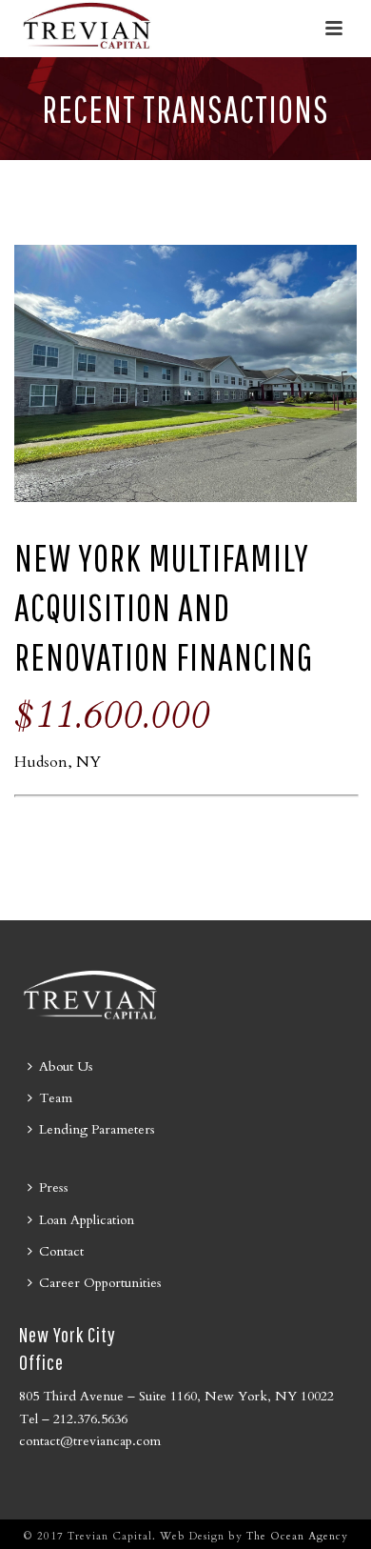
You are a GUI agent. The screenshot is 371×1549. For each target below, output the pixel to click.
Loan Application (86, 1220)
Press (53, 1187)
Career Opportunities (100, 1283)
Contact (61, 1251)
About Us (66, 1066)
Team (55, 1098)
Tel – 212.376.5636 (73, 1419)
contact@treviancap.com (90, 1441)
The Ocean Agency (297, 1536)
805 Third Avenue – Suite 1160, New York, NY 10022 (176, 1396)
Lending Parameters (97, 1129)
